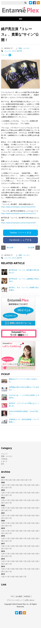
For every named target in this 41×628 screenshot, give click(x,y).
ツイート (4, 55)
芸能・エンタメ (24, 48)
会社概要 (19, 596)
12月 (3, 485)
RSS (38, 2)
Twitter (30, 2)
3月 (22, 480)
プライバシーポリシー (15, 600)
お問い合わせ (29, 600)
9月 (17, 485)
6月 (10, 480)
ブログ (14, 51)
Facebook (34, 2)
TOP (12, 596)
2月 (26, 480)
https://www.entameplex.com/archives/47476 (18, 223)
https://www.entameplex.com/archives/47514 (18, 213)
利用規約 (27, 596)
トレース (7, 51)
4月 (18, 480)
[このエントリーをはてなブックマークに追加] (10, 55)
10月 (12, 485)
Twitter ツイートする (20, 232)
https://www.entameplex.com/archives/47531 (18, 207)
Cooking (4, 459)
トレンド (4, 454)
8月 (2, 480)
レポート (4, 461)
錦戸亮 (19, 51)
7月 (6, 480)
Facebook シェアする (20, 239)
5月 (14, 480)
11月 (7, 485)
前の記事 (8, 247)
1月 (30, 480)
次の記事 (33, 247)
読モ (2, 464)
